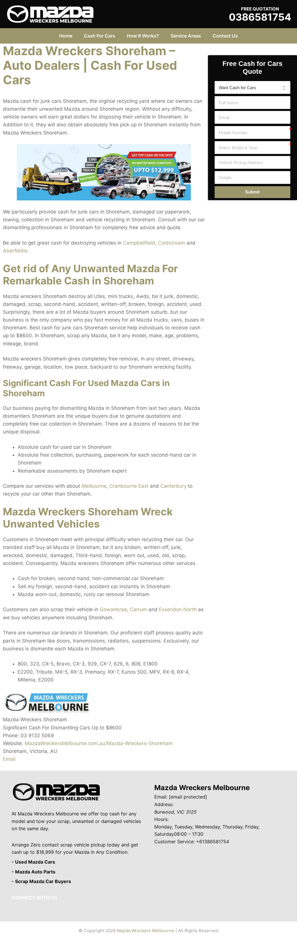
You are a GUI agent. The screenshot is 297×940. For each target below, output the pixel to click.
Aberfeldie (15, 251)
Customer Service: (174, 841)
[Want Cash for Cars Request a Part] (253, 87)
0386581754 (260, 17)
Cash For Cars (99, 36)
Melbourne (94, 486)
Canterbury (173, 486)
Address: (163, 804)
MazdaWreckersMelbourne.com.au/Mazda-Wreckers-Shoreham (99, 743)
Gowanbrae (113, 609)
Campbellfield (139, 243)
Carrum (138, 609)
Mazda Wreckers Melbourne (202, 787)
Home (65, 36)
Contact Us (225, 36)
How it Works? (143, 36)
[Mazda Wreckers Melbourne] (50, 14)
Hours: (161, 819)
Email (9, 759)
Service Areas (186, 36)
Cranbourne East (128, 486)
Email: (160, 797)
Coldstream (171, 243)
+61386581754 (212, 841)
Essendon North (178, 609)
